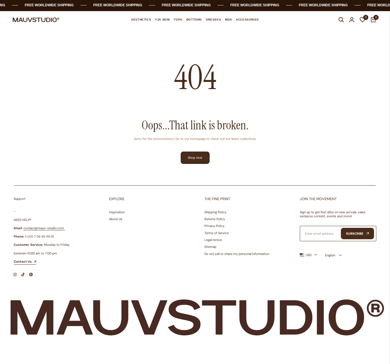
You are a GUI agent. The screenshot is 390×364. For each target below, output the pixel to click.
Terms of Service (216, 233)
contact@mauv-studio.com (43, 228)
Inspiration (117, 212)
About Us (115, 219)
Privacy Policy (214, 226)
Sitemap (210, 247)
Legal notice (213, 240)
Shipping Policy (215, 212)
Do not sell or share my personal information (236, 254)
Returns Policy (214, 219)
